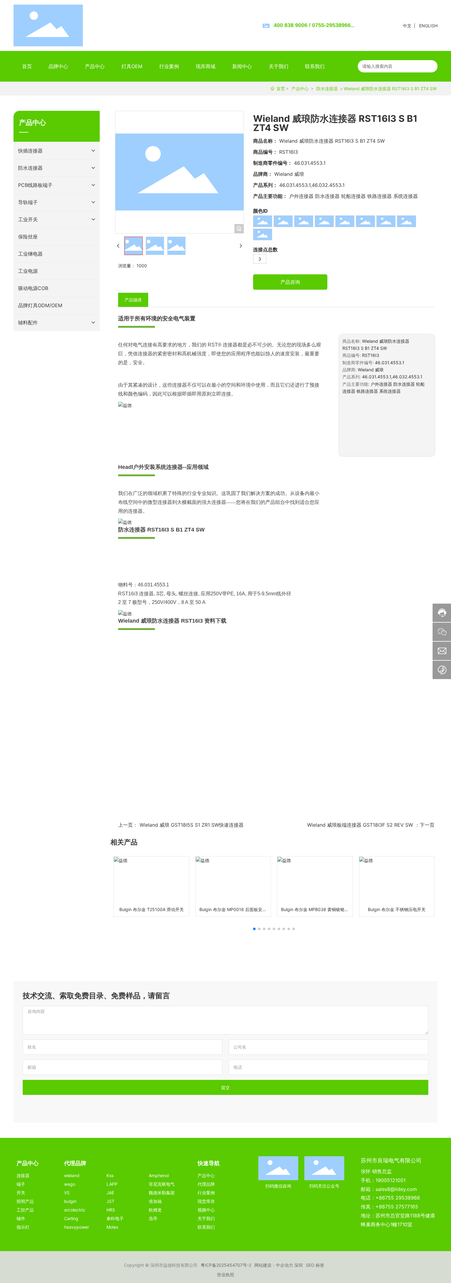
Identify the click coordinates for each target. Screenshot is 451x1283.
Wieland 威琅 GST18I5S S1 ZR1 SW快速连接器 (192, 825)
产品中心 (300, 88)
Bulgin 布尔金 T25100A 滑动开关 (151, 909)
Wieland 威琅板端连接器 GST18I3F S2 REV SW (360, 825)
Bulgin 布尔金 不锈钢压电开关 (397, 909)
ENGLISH (428, 25)
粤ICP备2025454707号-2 (226, 1265)
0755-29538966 (331, 25)
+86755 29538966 (398, 1198)
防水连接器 (327, 88)
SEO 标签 (315, 1265)
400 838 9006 (290, 25)
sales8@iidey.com (396, 1189)
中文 (407, 25)
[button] (254, 929)
